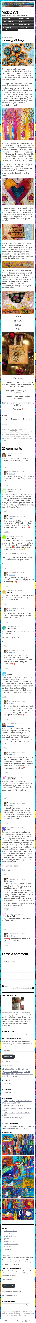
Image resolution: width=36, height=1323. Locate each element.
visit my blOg (8, 22)
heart (12, 436)
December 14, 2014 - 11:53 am (17, 879)
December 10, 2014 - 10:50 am (15, 724)
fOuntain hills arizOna (19, 1069)
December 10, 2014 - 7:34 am (15, 591)
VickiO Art (10, 12)
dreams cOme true (11, 1118)
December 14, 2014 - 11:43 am (17, 650)
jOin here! (23, 28)
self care (17, 438)
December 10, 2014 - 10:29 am (15, 673)
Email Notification (10, 1236)
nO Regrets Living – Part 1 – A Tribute (17, 1113)
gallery (22, 22)
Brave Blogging (9, 1106)
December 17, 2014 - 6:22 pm (17, 934)
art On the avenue (9, 434)
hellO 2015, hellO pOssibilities (21, 988)
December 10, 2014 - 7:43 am (17, 472)
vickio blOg (8, 1246)
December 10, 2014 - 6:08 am (15, 490)
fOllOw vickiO (8, 1057)
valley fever (11, 1076)
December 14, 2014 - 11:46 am (17, 752)
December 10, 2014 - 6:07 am (15, 454)
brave (8, 1069)
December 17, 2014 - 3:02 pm (15, 914)
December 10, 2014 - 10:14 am (15, 627)
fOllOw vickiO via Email (11, 1268)
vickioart (12, 474)
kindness (17, 436)
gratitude (5, 436)
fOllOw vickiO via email (11, 1039)
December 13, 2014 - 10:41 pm (15, 828)
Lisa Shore (10, 726)
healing (19, 1071)
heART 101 (7, 986)
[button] (7, 1139)
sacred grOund (7, 438)
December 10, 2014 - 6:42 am (15, 536)
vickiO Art (13, 430)
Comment (27, 976)
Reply (4, 467)
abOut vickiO (24, 19)
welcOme (6, 19)
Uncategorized (7, 432)
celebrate (20, 434)
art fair (29, 432)
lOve (23, 436)
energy (27, 434)
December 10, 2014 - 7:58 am (17, 608)
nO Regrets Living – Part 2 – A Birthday (17, 1108)
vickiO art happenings (11, 1244)
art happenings (25, 25)
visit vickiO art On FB (9, 1295)
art (25, 432)
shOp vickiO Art (9, 1241)
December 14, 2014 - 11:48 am (17, 803)
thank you (24, 438)
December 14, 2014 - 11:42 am (17, 701)
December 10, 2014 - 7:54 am (17, 516)
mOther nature (19, 1074)
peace (28, 436)
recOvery (27, 1074)
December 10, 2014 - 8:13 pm (14, 777)
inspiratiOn (6, 1074)
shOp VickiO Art (9, 25)
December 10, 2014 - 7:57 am (17, 573)
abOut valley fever (8, 29)
